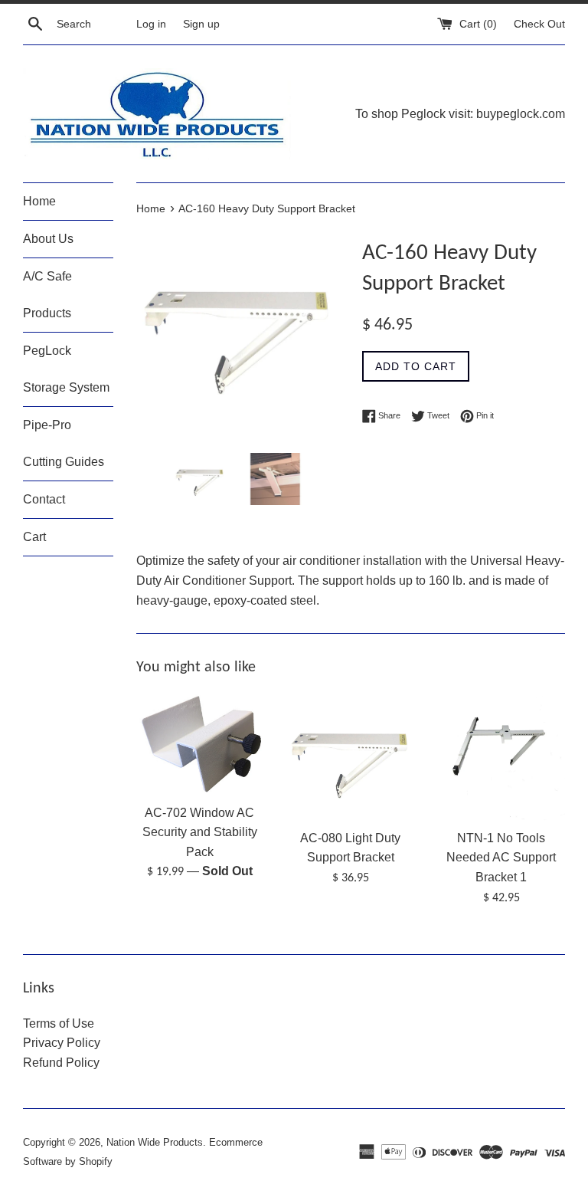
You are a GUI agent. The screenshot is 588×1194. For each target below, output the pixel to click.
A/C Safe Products (47, 295)
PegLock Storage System (66, 369)
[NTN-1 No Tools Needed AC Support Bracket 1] (501, 757)
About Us (48, 238)
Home (39, 201)
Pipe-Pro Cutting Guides (63, 443)
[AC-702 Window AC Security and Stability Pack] (200, 744)
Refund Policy (61, 1062)
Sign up (201, 24)
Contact (44, 499)
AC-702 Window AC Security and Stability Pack (199, 832)
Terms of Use (58, 1023)
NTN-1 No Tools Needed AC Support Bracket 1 (501, 858)
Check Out (539, 24)
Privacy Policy (61, 1042)
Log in (151, 24)
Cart (34, 536)
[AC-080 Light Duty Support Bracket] (350, 757)
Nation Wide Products (154, 1142)
